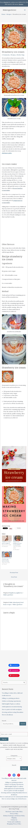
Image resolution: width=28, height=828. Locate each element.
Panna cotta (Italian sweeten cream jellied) (17, 543)
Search (4, 720)
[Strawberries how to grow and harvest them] (7, 554)
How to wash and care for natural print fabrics (14, 796)
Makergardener (9, 10)
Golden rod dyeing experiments (11, 701)
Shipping (14, 817)
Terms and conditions (14, 822)
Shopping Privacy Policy (14, 824)
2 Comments (6, 55)
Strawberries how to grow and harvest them (6, 559)
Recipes (13, 55)
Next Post (14, 577)
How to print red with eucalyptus (12, 709)
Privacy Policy (14, 813)
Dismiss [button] (21, 4)
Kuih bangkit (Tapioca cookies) (11, 704)
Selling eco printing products (10, 698)
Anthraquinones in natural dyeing (12, 706)
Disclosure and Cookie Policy (14, 811)
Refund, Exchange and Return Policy (14, 815)
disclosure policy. (7, 153)
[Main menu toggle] (24, 10)
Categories (14, 755)
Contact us (14, 820)
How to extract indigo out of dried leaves (14, 799)
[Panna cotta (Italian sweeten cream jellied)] (18, 538)
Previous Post (14, 572)
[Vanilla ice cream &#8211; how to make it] (7, 538)
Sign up (4, 739)
